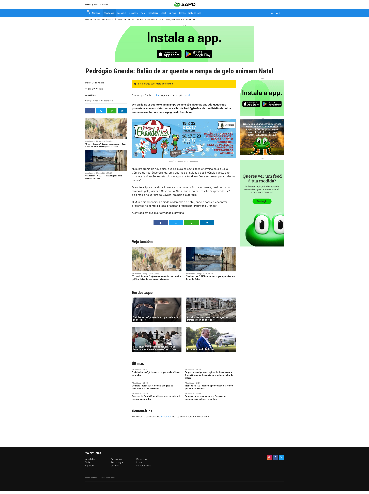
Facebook (166, 416)
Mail (96, 4)
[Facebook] (275, 457)
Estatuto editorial (108, 478)
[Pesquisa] (271, 13)
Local (187, 95)
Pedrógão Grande (91, 101)
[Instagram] (269, 457)
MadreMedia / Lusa (94, 82)
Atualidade (90, 95)
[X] (281, 457)
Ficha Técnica (91, 478)
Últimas (138, 363)
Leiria (157, 95)
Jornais (104, 4)
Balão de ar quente (106, 101)
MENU (88, 4)
